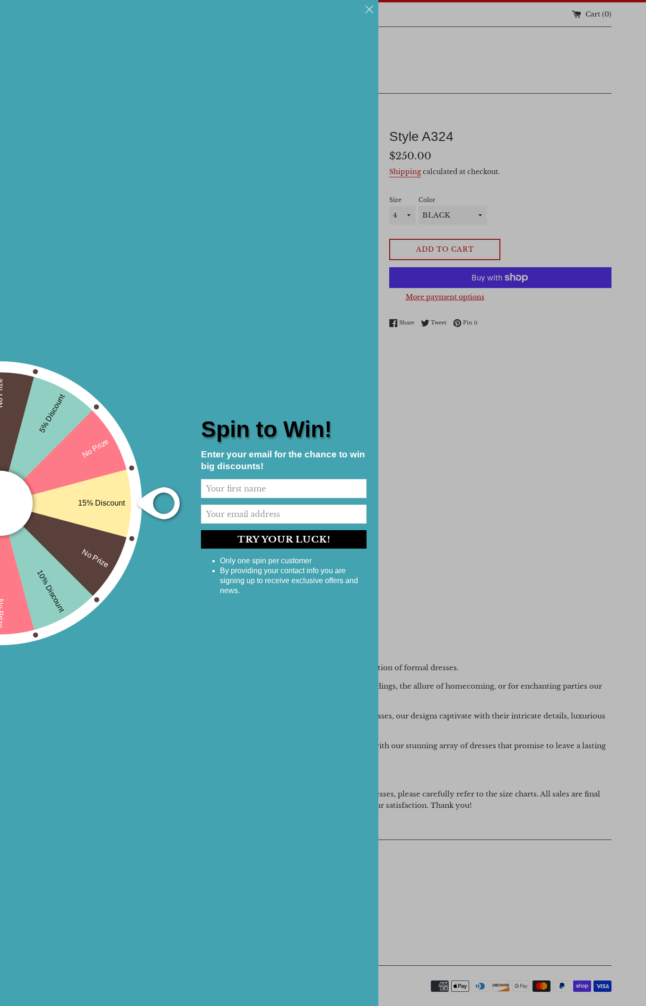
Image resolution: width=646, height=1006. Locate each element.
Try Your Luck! (284, 539)
